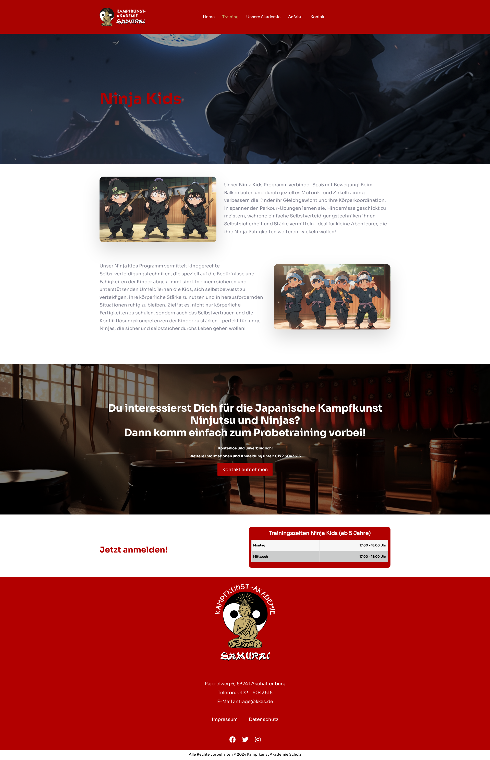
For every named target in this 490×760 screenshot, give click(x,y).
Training (230, 16)
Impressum (225, 719)
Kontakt (318, 16)
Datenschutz (263, 719)
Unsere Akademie (263, 16)
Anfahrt (295, 16)
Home (209, 16)
